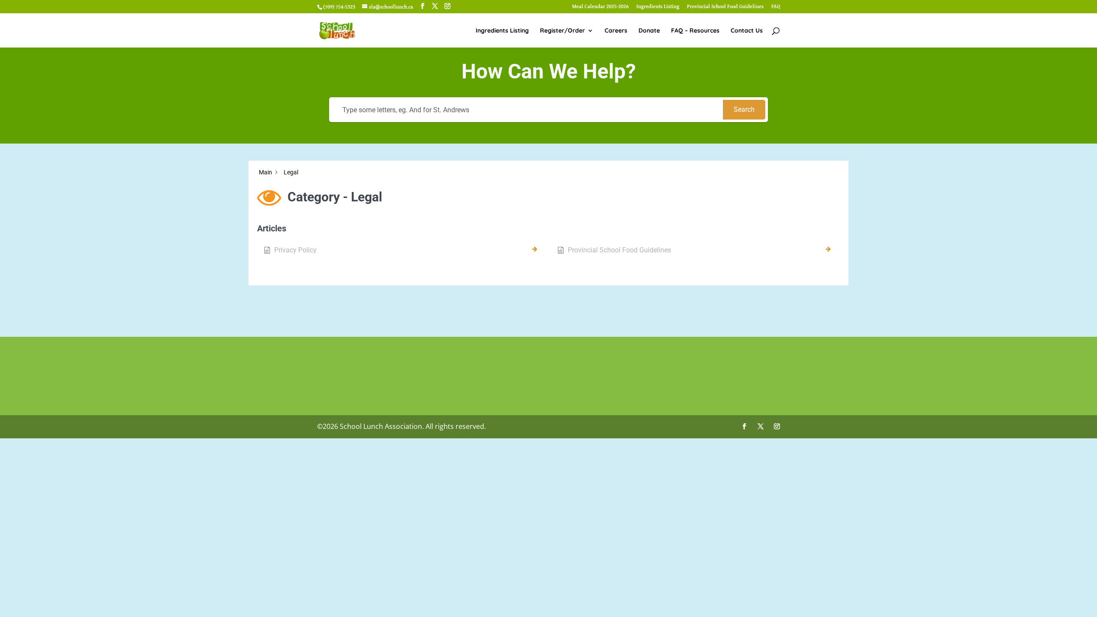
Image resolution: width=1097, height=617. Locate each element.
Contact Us (747, 30)
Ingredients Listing (657, 7)
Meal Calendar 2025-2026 (600, 7)
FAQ (775, 7)
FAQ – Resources (695, 30)
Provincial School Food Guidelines (725, 7)
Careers (616, 30)
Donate (649, 30)
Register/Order (562, 30)
